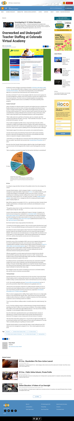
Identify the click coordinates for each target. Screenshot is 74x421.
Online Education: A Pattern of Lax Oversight (34, 385)
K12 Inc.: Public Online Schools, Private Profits (35, 372)
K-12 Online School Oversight (30, 334)
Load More (37, 396)
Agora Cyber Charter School (12, 215)
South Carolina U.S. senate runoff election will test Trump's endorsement (66, 62)
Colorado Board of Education (36, 140)
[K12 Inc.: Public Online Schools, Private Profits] (10, 375)
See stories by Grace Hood (15, 346)
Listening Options (29, 406)
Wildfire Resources (65, 11)
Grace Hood (9, 45)
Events (57, 11)
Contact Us (58, 406)
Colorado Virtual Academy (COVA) (19, 331)
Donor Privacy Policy (44, 409)
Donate (70, 3)
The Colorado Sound (60, 409)
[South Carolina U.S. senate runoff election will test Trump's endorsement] (58, 59)
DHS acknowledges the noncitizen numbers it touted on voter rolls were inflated (66, 84)
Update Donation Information (61, 404)
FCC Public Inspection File (45, 404)
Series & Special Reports (30, 11)
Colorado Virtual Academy (12, 90)
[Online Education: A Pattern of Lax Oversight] (10, 387)
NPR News (64, 57)
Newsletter (20, 11)
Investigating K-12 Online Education (28, 22)
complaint (10, 218)
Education (4, 18)
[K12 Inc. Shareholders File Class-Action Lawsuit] (10, 363)
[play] (3, 8)
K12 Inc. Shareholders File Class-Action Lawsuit (36, 361)
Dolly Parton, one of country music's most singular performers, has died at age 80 (66, 73)
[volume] (6, 8)
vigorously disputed (12, 220)
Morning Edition (42, 334)
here (40, 284)
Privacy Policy (43, 406)
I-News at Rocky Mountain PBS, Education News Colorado (28, 387)
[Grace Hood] (5, 345)
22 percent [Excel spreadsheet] (32, 282)
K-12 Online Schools (32, 331)
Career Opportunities (30, 409)
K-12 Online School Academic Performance (14, 334)
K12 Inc (30, 191)
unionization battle (32, 214)
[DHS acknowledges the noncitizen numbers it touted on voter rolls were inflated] (58, 82)
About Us (27, 404)
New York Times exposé (25, 218)
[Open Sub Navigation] (4, 11)
